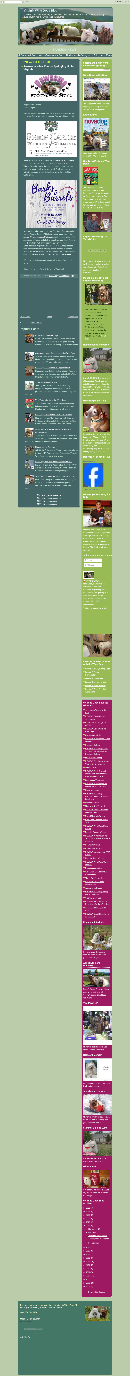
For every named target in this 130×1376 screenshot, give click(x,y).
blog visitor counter (28, 1321)
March (91, 1232)
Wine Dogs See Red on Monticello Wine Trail (53, 461)
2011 (88, 1272)
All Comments (92, 565)
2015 (88, 1258)
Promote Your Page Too (90, 489)
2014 (88, 1261)
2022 (88, 1215)
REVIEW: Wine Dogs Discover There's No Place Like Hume (96, 796)
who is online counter (23, 1321)
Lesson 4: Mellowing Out (95, 682)
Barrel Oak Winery (64, 231)
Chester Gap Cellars (93, 735)
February (92, 1243)
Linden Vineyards (92, 802)
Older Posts (73, 317)
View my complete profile (96, 608)
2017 (88, 1251)
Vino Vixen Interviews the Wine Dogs (50, 400)
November (93, 1229)
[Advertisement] (37, 297)
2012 (88, 1269)
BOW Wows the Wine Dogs (46, 335)
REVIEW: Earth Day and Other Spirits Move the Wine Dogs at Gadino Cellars (97, 774)
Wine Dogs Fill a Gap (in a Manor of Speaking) (54, 476)
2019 (88, 1226)
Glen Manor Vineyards (94, 780)
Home (49, 317)
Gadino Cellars (91, 767)
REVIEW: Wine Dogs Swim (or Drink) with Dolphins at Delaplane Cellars (96, 751)
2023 (88, 1211)
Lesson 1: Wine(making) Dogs (97, 668)
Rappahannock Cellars (94, 868)
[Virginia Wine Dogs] (93, 486)
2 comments (64, 276)
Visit (25, 1337)
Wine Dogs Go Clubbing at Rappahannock (52, 368)
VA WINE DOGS (93, 581)
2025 (88, 1208)
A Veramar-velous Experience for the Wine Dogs (55, 353)
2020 (88, 1222)
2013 (88, 1265)
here (69, 254)
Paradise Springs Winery (95, 832)
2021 (88, 1218)
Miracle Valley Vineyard (95, 806)
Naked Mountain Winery (95, 816)
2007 (88, 1286)
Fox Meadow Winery (93, 757)
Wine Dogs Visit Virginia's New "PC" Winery (53, 415)
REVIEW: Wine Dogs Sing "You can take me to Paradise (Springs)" (97, 838)
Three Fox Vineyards (94, 878)
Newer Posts (25, 317)
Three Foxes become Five (46, 382)
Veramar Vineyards (93, 898)
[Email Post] (72, 276)
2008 (88, 1283)
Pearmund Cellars (92, 845)
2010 (88, 1276)
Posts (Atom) (36, 322)
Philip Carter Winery (93, 848)
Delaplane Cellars (92, 745)
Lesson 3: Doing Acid (94, 678)
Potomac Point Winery (94, 858)
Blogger (102, 1292)
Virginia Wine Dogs (89, 461)
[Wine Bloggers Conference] (49, 495)
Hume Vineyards (92, 790)
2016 (88, 1254)
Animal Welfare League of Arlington (37, 237)
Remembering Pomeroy (45, 447)
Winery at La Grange (93, 888)
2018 (88, 1247)
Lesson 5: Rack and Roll (95, 686)
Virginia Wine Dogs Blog (40, 10)
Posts (89, 560)
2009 (88, 1279)
